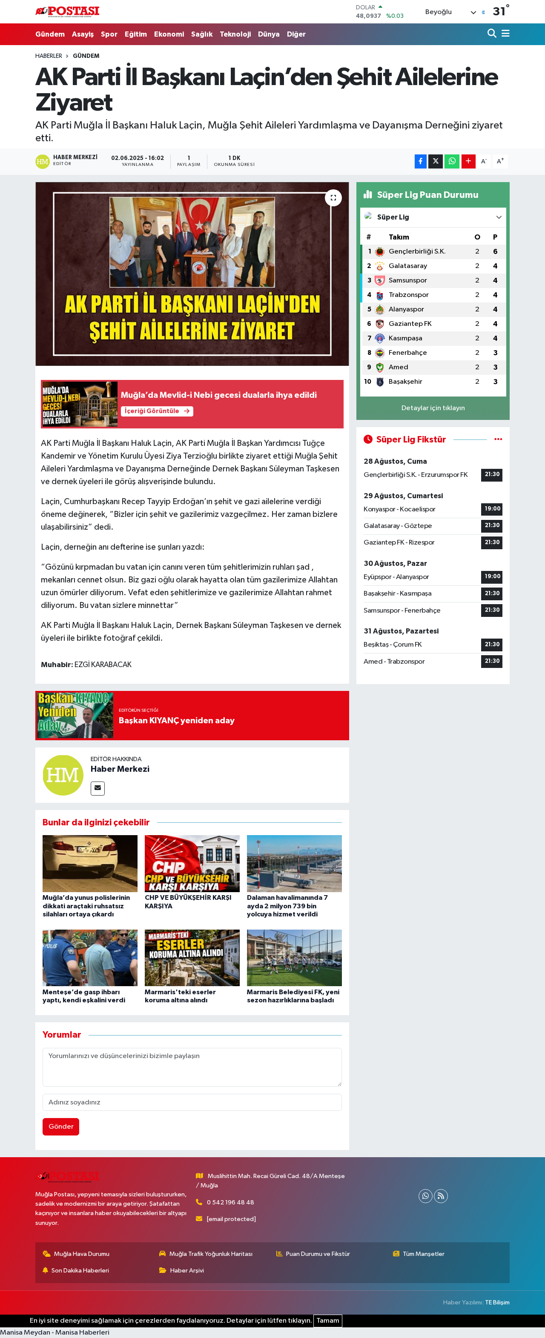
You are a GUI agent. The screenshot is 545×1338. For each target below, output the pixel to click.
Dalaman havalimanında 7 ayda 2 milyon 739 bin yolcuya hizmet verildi (287, 905)
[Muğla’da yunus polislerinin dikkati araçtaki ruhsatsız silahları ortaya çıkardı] (90, 863)
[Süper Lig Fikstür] (498, 439)
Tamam (327, 1320)
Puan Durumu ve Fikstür (318, 1254)
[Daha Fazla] (469, 161)
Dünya (269, 34)
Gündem (50, 34)
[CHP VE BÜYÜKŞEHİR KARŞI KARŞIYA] (192, 863)
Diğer (296, 34)
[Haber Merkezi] (63, 775)
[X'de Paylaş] (435, 161)
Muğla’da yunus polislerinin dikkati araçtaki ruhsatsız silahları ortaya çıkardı (86, 905)
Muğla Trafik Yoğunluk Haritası (210, 1254)
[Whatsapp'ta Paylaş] (452, 161)
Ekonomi (169, 34)
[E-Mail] (98, 789)
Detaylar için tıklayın (433, 408)
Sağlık (201, 34)
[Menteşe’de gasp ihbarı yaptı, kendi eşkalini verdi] (90, 957)
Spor (109, 34)
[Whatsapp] (426, 1196)
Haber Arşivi (187, 1270)
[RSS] (441, 1196)
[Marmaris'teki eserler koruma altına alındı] (192, 957)
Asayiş (83, 34)
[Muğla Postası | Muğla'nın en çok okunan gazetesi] (67, 12)
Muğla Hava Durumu (81, 1254)
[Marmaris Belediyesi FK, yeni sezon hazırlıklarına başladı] (294, 957)
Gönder (61, 1126)
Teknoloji (235, 34)
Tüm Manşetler (424, 1254)
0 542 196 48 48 (230, 1202)
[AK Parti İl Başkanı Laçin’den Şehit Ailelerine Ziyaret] (192, 274)
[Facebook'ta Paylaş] (421, 161)
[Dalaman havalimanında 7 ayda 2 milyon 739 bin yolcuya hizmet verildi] (294, 863)
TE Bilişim (497, 1302)
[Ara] (493, 34)
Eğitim (136, 34)
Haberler (48, 56)
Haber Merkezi (120, 769)
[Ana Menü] (504, 34)
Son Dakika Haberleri (80, 1270)
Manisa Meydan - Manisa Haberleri (54, 1332)
